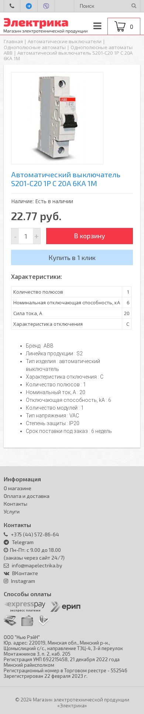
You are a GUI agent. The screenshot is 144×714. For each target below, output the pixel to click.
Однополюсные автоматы (35, 47)
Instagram (23, 581)
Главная (13, 41)
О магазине (17, 488)
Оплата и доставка (26, 496)
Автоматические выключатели (65, 41)
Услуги (12, 511)
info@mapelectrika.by (36, 565)
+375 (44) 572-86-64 (34, 534)
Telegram (23, 542)
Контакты (15, 504)
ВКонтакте (25, 573)
